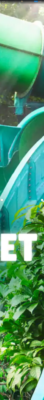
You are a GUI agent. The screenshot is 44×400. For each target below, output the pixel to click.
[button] (2, 200)
